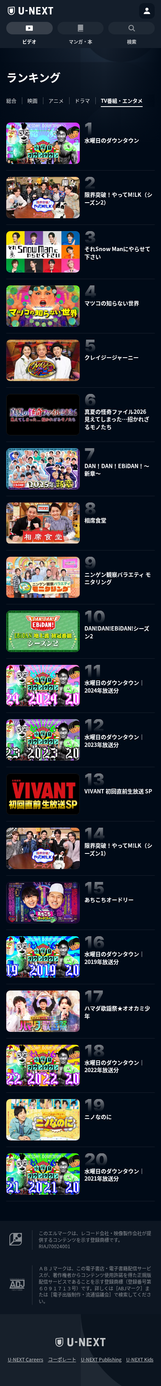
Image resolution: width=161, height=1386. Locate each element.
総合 (11, 100)
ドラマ (82, 100)
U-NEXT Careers (25, 1359)
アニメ (56, 100)
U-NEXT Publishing (101, 1359)
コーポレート (62, 1359)
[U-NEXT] (30, 11)
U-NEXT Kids (140, 1359)
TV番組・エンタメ (122, 100)
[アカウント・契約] (147, 11)
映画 (32, 100)
